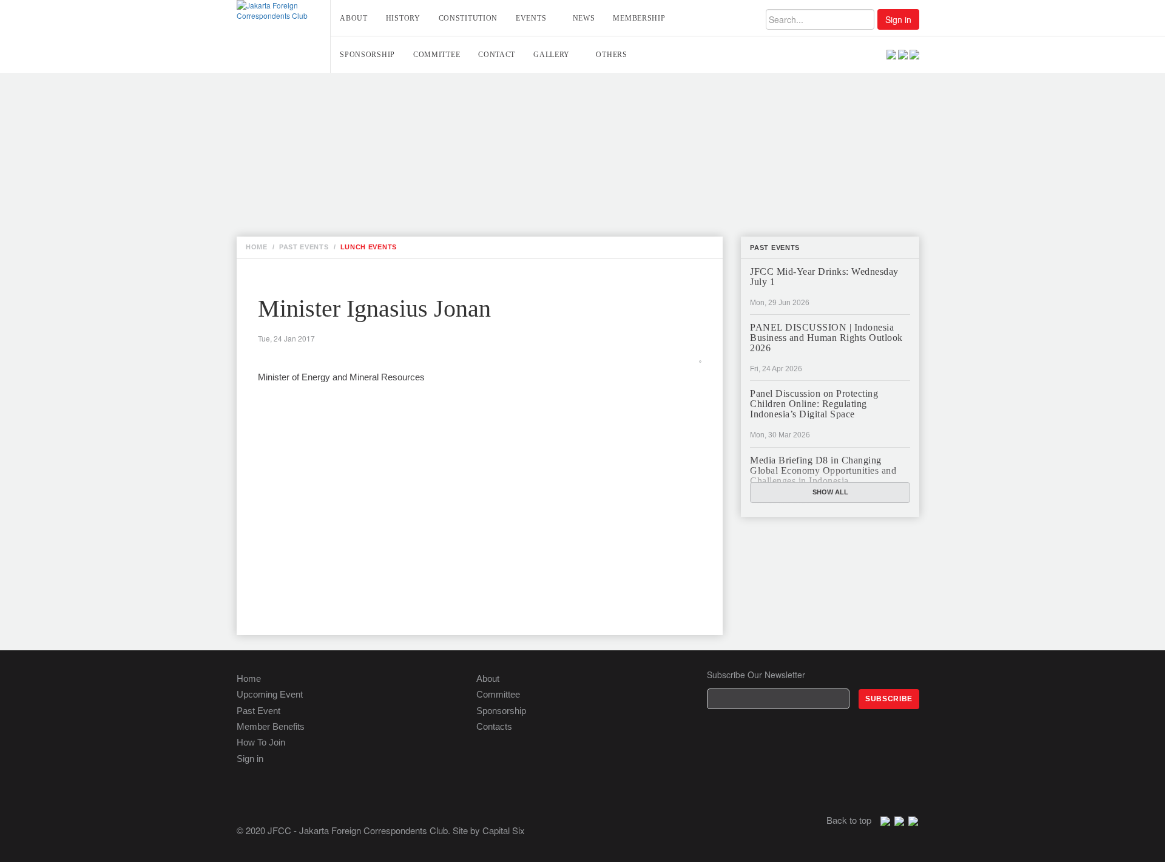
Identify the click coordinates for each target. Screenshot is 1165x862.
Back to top (848, 819)
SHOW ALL (830, 492)
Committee (436, 54)
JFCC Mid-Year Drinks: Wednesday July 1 (824, 276)
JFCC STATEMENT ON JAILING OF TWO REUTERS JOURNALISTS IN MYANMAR (460, 196)
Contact (496, 54)
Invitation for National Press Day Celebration (410, 116)
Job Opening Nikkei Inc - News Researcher (399, 102)
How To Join (261, 742)
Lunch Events (368, 247)
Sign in (898, 19)
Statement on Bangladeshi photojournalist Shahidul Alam (441, 209)
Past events (775, 247)
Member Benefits (271, 726)
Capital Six (503, 830)
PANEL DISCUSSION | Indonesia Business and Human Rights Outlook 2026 (826, 337)
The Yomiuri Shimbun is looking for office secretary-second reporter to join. (490, 129)
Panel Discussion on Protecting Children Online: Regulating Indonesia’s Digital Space (814, 403)
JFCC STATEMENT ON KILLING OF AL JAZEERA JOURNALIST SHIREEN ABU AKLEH (466, 142)
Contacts (494, 726)
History (403, 18)
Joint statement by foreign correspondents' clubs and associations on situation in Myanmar (526, 156)
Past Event (258, 710)
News (584, 18)
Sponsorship (367, 54)
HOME (257, 247)
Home (249, 678)
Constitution (468, 18)
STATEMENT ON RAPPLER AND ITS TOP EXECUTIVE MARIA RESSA (437, 182)
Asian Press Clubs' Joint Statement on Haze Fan (414, 169)
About (354, 18)
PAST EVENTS (304, 247)
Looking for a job (342, 89)
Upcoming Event (270, 694)
